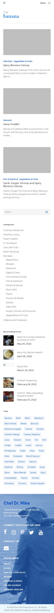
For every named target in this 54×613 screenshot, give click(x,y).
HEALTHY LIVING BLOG (15, 572)
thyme (24, 478)
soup (42, 467)
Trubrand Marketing (41, 610)
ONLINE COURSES (12, 585)
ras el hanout (32, 456)
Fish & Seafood (10, 179)
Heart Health (10, 239)
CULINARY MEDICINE (13, 590)
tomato (35, 478)
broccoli (34, 423)
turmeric (22, 483)
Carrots (28, 429)
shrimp (20, 467)
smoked (31, 467)
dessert (17, 440)
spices (33, 472)
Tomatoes (9, 483)
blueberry (38, 418)
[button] (45, 3)
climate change (12, 434)
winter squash (37, 483)
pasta (22, 451)
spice (7, 472)
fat (36, 440)
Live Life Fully (10, 247)
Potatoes (17, 456)
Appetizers (12, 259)
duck (28, 440)
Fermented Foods (16, 276)
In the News (10, 243)
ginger (8, 445)
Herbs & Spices (14, 285)
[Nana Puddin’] (27, 101)
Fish (44, 440)
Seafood (8, 467)
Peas (32, 451)
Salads (9, 302)
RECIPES (8, 577)
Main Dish (11, 289)
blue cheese (10, 423)
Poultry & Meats (15, 298)
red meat (9, 461)
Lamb (28, 445)
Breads (10, 264)
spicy (43, 472)
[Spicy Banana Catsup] (27, 42)
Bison (27, 418)
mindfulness (10, 451)
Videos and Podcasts (15, 320)
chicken (40, 429)
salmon (32, 461)
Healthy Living (11, 234)
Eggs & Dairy (13, 272)
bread (23, 423)
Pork (7, 456)
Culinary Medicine (13, 230)
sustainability (11, 478)
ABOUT (7, 564)
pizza (41, 451)
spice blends (20, 472)
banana (8, 418)
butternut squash (13, 429)
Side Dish (7, 61)
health (18, 445)
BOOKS (7, 568)
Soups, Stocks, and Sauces (21, 311)
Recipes (7, 256)
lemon (39, 445)
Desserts (7, 120)
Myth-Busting (11, 251)
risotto (21, 461)
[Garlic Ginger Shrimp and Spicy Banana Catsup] (27, 160)
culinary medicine (32, 434)
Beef (18, 418)
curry (7, 440)
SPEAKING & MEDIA (13, 581)
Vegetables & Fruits (23, 61)
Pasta (9, 294)
